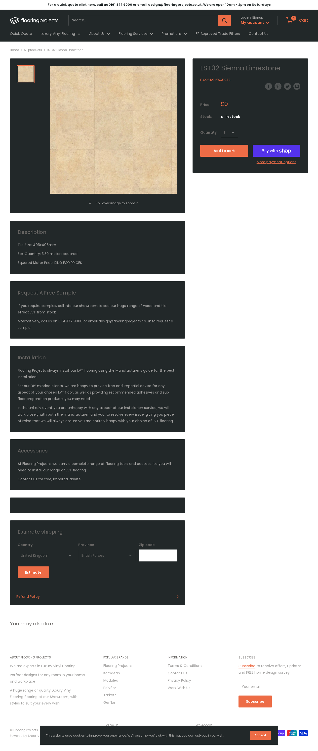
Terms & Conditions (185, 665)
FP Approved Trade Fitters (218, 33)
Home (14, 50)
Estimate (33, 572)
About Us (97, 33)
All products (33, 50)
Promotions (172, 33)
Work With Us (179, 687)
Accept (260, 735)
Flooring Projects (215, 80)
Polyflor (109, 687)
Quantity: (209, 132)
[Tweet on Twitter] (287, 86)
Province (86, 544)
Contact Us (258, 33)
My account (253, 22)
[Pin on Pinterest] (278, 86)
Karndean (111, 673)
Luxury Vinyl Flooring (58, 33)
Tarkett (109, 695)
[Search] (224, 20)
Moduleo (110, 680)
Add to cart (224, 151)
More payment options (276, 162)
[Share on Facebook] (268, 86)
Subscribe (246, 665)
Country (25, 544)
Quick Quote (21, 33)
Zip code (147, 544)
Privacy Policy (179, 680)
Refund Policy (28, 596)
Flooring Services (133, 33)
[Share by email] (296, 86)
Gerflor (109, 702)
